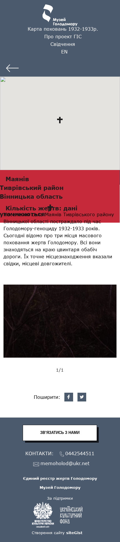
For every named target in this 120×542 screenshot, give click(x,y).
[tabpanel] (60, 321)
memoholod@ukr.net (64, 463)
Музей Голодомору (60, 487)
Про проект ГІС (63, 36)
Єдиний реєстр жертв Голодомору (60, 478)
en (64, 51)
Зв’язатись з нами (60, 432)
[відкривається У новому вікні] (60, 515)
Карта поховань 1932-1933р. (63, 29)
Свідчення (62, 44)
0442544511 (79, 453)
